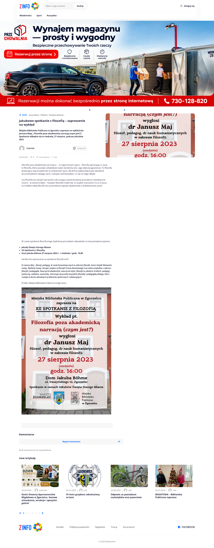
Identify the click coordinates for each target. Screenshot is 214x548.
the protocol (129, 527)
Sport (39, 15)
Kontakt (60, 527)
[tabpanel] (107, 63)
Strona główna (34, 115)
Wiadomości (26, 15)
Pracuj (114, 527)
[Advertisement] (67, 213)
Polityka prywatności (79, 527)
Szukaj (80, 6)
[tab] (23, 513)
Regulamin (100, 527)
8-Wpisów (44, 115)
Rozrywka (52, 15)
